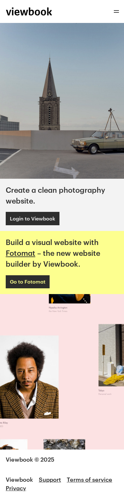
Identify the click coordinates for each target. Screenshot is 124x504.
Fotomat (20, 253)
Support (50, 479)
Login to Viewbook (32, 218)
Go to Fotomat (27, 281)
